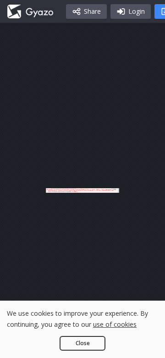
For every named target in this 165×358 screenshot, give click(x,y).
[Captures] (30, 11)
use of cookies (115, 324)
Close (83, 343)
